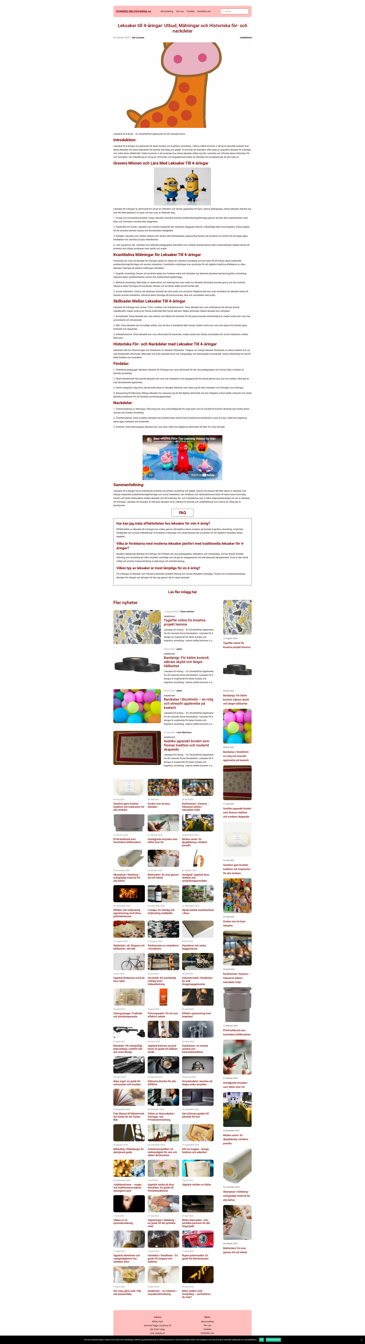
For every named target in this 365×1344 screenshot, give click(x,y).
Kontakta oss (204, 11)
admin (179, 649)
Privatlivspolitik (273, 1340)
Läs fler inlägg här (182, 592)
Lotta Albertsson (184, 732)
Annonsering (167, 11)
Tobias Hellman (187, 611)
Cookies (191, 11)
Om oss (180, 11)
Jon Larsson (138, 37)
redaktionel (246, 37)
